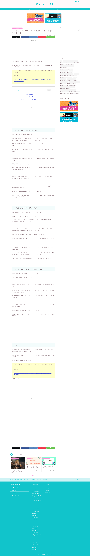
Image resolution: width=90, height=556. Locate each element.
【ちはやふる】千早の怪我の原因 (26, 96)
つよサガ (72, 64)
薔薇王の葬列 (70, 91)
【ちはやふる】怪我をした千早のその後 (27, 99)
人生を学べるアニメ (36, 511)
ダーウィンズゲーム (63, 77)
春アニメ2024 (35, 542)
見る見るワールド (45, 3)
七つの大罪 (68, 80)
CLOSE (49, 90)
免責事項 (14, 492)
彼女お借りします (63, 83)
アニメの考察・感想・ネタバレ (17, 28)
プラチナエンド (63, 80)
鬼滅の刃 (77, 93)
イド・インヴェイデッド (64, 70)
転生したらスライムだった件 (65, 93)
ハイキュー (70, 77)
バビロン (75, 77)
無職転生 (68, 88)
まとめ (20, 101)
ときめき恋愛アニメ (36, 491)
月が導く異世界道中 (72, 85)
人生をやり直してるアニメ (37, 509)
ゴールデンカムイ (63, 72)
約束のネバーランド (63, 91)
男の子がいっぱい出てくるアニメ (37, 545)
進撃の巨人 (72, 93)
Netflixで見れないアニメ (36, 487)
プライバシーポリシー (17, 495)
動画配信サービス (36, 526)
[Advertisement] (33, 50)
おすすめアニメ (57, 9)
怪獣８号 (74, 83)
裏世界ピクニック (76, 91)
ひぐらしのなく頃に (63, 67)
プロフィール (15, 487)
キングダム (71, 70)
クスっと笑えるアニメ (36, 498)
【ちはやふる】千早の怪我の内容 (26, 94)
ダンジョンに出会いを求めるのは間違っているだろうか (68, 75)
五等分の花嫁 (74, 80)
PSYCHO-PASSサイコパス (65, 62)
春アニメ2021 (35, 537)
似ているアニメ (35, 513)
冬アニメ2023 (48, 9)
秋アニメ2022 (35, 549)
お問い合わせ (15, 490)
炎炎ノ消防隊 (63, 88)
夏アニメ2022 (35, 530)
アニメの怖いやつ (36, 493)
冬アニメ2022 (35, 517)
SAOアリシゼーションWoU (65, 64)
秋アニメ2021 (35, 547)
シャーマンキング (70, 72)
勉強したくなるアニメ (36, 524)
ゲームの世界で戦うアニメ (37, 501)
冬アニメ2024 (38, 9)
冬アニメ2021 (35, 515)
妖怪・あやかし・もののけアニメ (37, 535)
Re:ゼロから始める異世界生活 (75, 62)
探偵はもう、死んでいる (64, 85)
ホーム (30, 9)
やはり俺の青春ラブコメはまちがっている (67, 69)
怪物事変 (69, 83)
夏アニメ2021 (35, 528)
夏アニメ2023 (35, 532)
